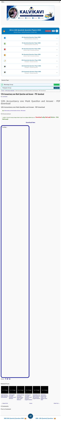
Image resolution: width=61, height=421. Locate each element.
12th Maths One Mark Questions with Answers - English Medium (36, 396)
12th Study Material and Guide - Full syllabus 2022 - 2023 (44, 397)
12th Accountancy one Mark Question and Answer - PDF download (22, 94)
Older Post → (57, 403)
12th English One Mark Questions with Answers (12, 396)
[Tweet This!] (7, 379)
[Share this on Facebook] (5, 379)
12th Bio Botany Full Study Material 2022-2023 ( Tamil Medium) (20, 397)
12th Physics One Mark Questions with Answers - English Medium (28, 397)
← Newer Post (4, 403)
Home (2, 90)
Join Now (56, 84)
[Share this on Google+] (9, 379)
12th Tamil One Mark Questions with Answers (4, 396)
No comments (4, 96)
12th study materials (9, 90)
